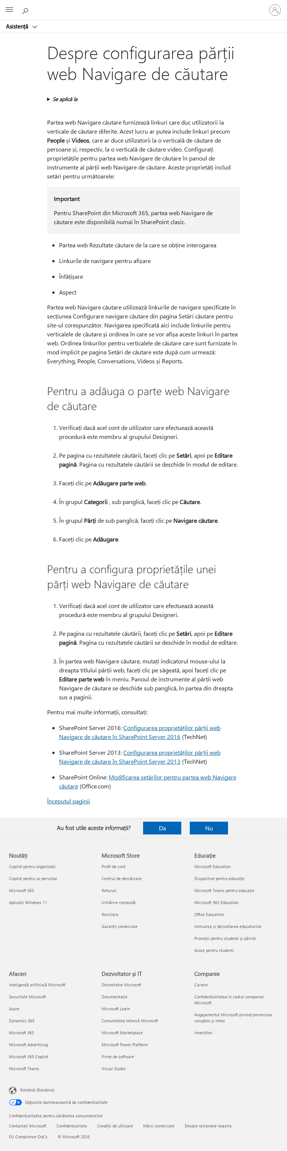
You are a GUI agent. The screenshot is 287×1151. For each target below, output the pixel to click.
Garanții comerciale (120, 926)
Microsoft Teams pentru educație (224, 890)
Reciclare (110, 914)
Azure (14, 1008)
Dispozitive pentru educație (219, 878)
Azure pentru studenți (214, 950)
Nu (209, 828)
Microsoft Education (212, 866)
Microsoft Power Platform (125, 1044)
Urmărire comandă (119, 902)
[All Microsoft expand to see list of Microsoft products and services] (9, 10)
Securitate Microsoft (27, 996)
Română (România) (37, 1090)
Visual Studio (114, 1068)
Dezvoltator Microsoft (121, 984)
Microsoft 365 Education (216, 902)
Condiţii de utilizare (115, 1126)
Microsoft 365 (21, 890)
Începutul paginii (68, 801)
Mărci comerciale (159, 1126)
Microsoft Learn (116, 1008)
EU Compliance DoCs (28, 1136)
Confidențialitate (71, 1126)
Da (162, 828)
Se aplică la (65, 99)
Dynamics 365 (21, 1020)
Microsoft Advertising (28, 1044)
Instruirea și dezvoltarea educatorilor (228, 926)
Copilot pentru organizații (32, 866)
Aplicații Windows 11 (28, 902)
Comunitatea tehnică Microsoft (130, 1020)
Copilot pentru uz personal (33, 878)
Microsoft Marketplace (122, 1032)
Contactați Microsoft (27, 1126)
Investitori (203, 1032)
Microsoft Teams (24, 1068)
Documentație (114, 996)
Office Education (209, 914)
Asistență (18, 26)
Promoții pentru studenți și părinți (225, 938)
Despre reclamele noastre (208, 1126)
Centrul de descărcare (122, 878)
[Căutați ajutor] (26, 10)
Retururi (109, 890)
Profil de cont (114, 866)
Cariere (201, 984)
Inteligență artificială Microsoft (37, 984)
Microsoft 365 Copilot (28, 1056)
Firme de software (118, 1056)
